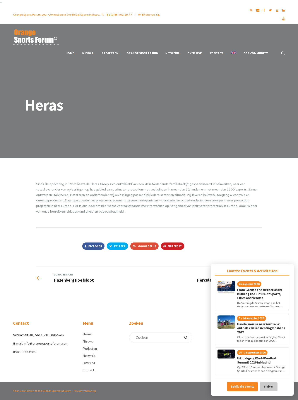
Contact (217, 53)
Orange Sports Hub (142, 53)
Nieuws (88, 53)
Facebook (95, 246)
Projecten (110, 53)
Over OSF (194, 53)
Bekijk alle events (242, 386)
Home (70, 53)
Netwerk (172, 53)
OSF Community (255, 53)
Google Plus (146, 246)
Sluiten (269, 386)
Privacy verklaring (85, 390)
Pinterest (174, 246)
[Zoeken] (186, 337)
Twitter (119, 246)
